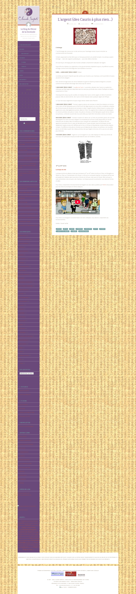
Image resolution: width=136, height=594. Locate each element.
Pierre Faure (22, 320)
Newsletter (22, 313)
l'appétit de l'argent (63, 231)
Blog (21, 75)
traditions (25, 547)
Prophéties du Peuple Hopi (26, 336)
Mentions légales (93, 570)
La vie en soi (22, 448)
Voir (20, 359)
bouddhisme (27, 523)
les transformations (25, 538)
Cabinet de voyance (24, 390)
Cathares (22, 255)
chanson (28, 525)
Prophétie (20, 545)
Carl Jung (22, 247)
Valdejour (22, 483)
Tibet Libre (22, 471)
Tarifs (22, 71)
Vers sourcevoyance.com (24, 493)
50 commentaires (98, 24)
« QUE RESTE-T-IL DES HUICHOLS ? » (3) (28, 217)
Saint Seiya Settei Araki (25, 467)
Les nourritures (23, 301)
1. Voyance (23, 521)
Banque (59, 228)
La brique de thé (61, 169)
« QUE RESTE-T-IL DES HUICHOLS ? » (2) (28, 225)
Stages (21, 347)
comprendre (31, 527)
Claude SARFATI (84, 24)
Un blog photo (23, 479)
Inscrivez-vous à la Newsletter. (27, 426)
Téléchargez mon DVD (25, 416)
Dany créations (23, 436)
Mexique (22, 309)
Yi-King (23, 62)
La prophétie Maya (24, 297)
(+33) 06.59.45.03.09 (25, 45)
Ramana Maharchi (24, 340)
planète (32, 543)
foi (36, 530)
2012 (28, 521)
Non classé (22, 316)
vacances (31, 547)
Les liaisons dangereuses (25, 206)
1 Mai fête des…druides (25, 221)
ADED (104, 185)
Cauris (72, 228)
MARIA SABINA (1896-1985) (31, 138)
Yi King (21, 363)
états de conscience (24, 274)
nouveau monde (83, 231)
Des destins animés (24, 266)
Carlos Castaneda (24, 251)
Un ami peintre (23, 475)
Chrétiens (22, 262)
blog (65, 587)
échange (102, 228)
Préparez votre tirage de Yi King (27, 412)
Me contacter (24, 84)
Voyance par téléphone (25, 394)
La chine (22, 293)
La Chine (32, 534)
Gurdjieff (22, 278)
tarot (37, 545)
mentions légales (76, 581)
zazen (33, 549)
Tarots (23, 66)
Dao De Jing (22, 408)
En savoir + (23, 79)
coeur (24, 527)
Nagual (29, 540)
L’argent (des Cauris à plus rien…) (85, 19)
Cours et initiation (24, 404)
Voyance (22, 58)
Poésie (21, 324)
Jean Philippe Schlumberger (26, 286)
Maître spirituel (34, 538)
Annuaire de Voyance (23, 510)
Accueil (22, 49)
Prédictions (22, 328)
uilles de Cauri (79, 87)
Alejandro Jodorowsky (25, 239)
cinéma (37, 525)
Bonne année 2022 (31, 154)
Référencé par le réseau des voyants (74, 570)
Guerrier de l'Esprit (25, 532)
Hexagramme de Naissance (26, 282)
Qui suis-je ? (25, 53)
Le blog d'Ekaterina (24, 452)
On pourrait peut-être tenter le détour (28, 210)
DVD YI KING (22, 270)
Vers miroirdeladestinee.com (24, 495)
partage (28, 543)
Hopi (19, 534)
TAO (35, 545)
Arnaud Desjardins (24, 243)
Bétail (65, 228)
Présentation (23, 332)
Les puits (22, 305)
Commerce (79, 228)
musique (24, 540)
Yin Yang (29, 549)
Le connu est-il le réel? (31, 134)
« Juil (19, 114)
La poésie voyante (25, 536)
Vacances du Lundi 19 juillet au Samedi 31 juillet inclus (28, 165)
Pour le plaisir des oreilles (26, 463)
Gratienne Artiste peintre (25, 440)
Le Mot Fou (22, 456)
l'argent (74, 231)
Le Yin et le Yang (23, 202)
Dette (96, 228)
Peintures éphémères (25, 459)
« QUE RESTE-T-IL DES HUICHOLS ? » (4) (28, 213)
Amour (31, 521)
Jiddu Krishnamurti (24, 289)
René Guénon (23, 344)
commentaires (72, 587)
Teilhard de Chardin (24, 355)
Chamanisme (23, 258)
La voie (31, 536)
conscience (25, 529)
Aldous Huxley (23, 235)
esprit (33, 529)
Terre (19, 547)
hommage (36, 532)
